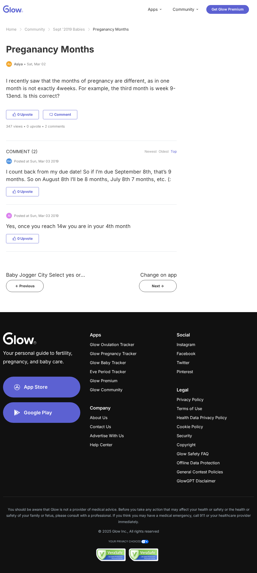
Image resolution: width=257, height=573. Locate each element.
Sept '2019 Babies (69, 29)
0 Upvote (25, 114)
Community (35, 29)
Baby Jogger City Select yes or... (45, 275)
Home (11, 29)
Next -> (158, 286)
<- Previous (25, 286)
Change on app (158, 275)
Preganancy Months (111, 29)
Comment (62, 114)
